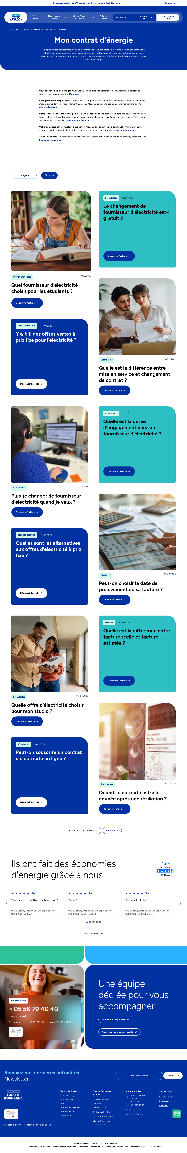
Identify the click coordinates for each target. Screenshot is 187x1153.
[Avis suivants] (180, 904)
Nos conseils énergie (31, 29)
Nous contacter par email (114, 1019)
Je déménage (72, 94)
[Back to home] (15, 17)
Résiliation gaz (99, 1108)
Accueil (14, 29)
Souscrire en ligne (168, 17)
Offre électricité (67, 1111)
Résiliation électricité (102, 1112)
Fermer (168, 3)
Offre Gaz (64, 1103)
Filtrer (48, 175)
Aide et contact (103, 17)
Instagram (164, 1101)
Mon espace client (101, 1099)
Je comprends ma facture (75, 120)
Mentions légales (139, 1147)
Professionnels (66, 1115)
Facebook (164, 1097)
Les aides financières (50, 140)
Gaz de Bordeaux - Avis (103, 1116)
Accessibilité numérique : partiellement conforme (52, 1147)
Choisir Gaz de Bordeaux (80, 17)
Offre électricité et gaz (70, 1107)
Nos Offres (34, 17)
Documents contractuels (91, 1147)
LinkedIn (163, 1105)
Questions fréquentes (136, 1114)
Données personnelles (117, 1147)
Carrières (97, 1103)
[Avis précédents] (6, 904)
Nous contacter (133, 1110)
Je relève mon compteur (122, 130)
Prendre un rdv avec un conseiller (118, 1032)
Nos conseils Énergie (54, 17)
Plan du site (156, 1147)
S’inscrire (171, 1076)
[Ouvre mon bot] (176, 1114)
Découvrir (115, 3)
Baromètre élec (66, 1099)
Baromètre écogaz (68, 1095)
